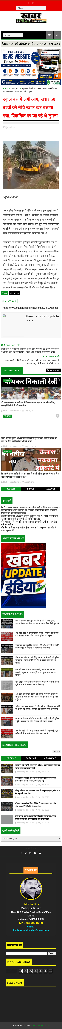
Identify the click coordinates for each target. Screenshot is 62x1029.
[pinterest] (35, 853)
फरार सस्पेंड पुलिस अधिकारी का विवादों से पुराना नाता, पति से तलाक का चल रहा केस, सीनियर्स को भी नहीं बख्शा (29, 439)
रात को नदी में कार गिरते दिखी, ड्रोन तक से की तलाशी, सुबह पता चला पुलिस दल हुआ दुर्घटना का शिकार (35, 672)
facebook (50, 489)
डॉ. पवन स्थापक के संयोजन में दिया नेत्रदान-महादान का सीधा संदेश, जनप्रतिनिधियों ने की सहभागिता (28, 404)
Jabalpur (15, 88)
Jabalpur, (11, 127)
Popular (31, 758)
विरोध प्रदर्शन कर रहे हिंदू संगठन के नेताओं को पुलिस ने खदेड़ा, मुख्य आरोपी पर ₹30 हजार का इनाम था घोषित (37, 660)
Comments (50, 758)
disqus (30, 489)
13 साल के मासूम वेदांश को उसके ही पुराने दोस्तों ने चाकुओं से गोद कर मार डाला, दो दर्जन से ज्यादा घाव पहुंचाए (36, 697)
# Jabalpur (14, 293)
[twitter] (32, 2)
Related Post (12, 370)
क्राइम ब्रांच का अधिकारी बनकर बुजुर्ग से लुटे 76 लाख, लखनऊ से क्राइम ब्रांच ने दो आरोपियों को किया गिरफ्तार (29, 517)
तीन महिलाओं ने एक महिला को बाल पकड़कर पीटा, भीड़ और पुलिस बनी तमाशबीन (29, 523)
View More (54, 370)
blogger (11, 489)
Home (5, 88)
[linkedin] (39, 853)
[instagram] (30, 853)
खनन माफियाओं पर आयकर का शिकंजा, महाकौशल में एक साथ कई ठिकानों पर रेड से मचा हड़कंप (29, 511)
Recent (11, 758)
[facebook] (28, 2)
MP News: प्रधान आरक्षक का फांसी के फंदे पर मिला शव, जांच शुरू (30, 507)
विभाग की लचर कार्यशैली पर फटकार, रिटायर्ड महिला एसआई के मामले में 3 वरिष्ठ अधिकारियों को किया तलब (30, 475)
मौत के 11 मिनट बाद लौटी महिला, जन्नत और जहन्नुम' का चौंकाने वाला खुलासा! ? (28, 529)
